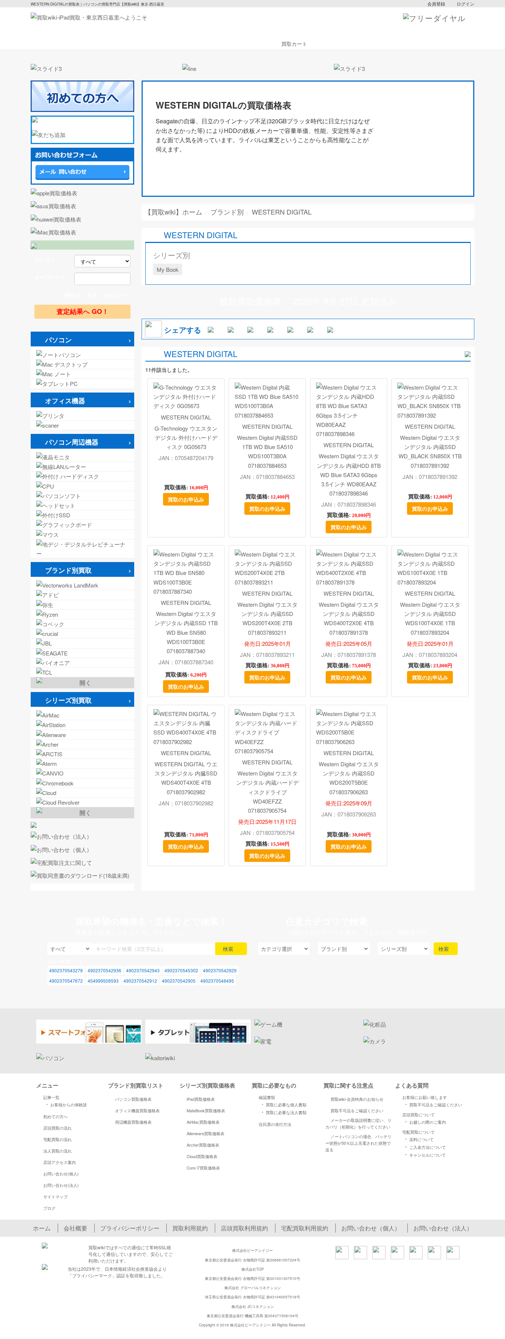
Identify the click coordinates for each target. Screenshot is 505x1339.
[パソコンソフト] (82, 495)
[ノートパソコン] (82, 354)
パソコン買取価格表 (133, 1099)
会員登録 (436, 3)
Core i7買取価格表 (203, 1168)
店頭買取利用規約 (244, 1228)
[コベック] (82, 624)
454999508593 (103, 980)
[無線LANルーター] (82, 466)
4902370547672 (66, 980)
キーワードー (49, 277)
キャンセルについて (424, 1154)
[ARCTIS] (82, 753)
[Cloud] (82, 792)
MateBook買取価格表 (206, 1110)
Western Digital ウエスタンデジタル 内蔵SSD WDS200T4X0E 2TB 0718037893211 (267, 618)
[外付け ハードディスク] (82, 476)
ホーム (42, 1228)
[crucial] (82, 633)
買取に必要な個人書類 (282, 1104)
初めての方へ (55, 1116)
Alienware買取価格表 (205, 1133)
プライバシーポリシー (129, 1228)
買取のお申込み (186, 499)
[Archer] (82, 744)
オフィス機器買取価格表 (137, 1110)
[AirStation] (82, 724)
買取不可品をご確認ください (357, 1110)
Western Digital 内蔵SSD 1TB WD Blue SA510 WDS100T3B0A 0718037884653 (267, 451)
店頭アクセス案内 (59, 1162)
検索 (229, 948)
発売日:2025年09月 (348, 803)
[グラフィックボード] (82, 524)
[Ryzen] (82, 614)
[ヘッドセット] (82, 505)
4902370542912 (140, 980)
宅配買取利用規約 (304, 1228)
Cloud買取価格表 (202, 1156)
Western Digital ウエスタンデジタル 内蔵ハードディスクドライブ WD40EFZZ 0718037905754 (267, 791)
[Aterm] (82, 763)
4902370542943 (143, 970)
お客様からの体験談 (65, 1104)
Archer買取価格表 (203, 1145)
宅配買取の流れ (57, 1139)
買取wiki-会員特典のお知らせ (357, 1099)
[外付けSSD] (82, 515)
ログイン (465, 3)
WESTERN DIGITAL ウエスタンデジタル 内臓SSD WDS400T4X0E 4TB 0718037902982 (186, 778)
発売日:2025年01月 (267, 643)
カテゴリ (44, 259)
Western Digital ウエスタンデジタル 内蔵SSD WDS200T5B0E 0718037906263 (349, 778)
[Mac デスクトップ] (82, 364)
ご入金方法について (424, 1146)
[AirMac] (82, 715)
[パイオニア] (82, 662)
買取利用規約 (190, 1228)
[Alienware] (82, 734)
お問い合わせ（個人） (370, 1228)
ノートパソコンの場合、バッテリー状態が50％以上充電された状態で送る (358, 1143)
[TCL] (82, 672)
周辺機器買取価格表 (133, 1122)
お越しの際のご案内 (424, 1121)
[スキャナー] (82, 425)
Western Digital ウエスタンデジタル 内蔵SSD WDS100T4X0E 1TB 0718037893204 (430, 618)
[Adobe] (82, 594)
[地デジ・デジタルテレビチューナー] (82, 549)
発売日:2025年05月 (348, 643)
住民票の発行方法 (275, 1124)
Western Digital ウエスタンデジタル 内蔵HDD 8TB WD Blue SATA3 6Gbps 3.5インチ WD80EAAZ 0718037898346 (349, 474)
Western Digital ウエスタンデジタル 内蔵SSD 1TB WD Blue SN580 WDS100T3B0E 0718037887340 (186, 632)
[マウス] (82, 534)
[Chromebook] (82, 783)
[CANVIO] (82, 773)
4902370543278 (66, 970)
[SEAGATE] (82, 653)
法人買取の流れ (57, 1151)
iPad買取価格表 (201, 1099)
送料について (418, 1139)
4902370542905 (179, 980)
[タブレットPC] (82, 383)
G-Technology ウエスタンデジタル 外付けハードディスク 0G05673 (186, 437)
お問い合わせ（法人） (442, 1228)
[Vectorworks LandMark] (82, 585)
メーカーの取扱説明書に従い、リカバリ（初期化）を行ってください (358, 1123)
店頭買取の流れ (57, 1128)
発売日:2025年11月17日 (269, 821)
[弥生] (82, 604)
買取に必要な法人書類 (282, 1112)
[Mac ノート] (82, 374)
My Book (168, 269)
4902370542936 (104, 970)
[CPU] (82, 486)
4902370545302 (181, 970)
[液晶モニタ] (82, 457)
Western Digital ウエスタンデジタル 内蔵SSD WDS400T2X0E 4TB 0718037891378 (349, 618)
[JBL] (82, 643)
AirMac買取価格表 (203, 1122)
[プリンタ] (82, 415)
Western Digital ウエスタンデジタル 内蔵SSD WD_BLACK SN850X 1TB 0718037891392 (430, 451)
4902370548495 (217, 980)
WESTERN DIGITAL (186, 417)
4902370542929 (220, 970)
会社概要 (75, 1228)
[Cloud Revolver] (82, 802)
